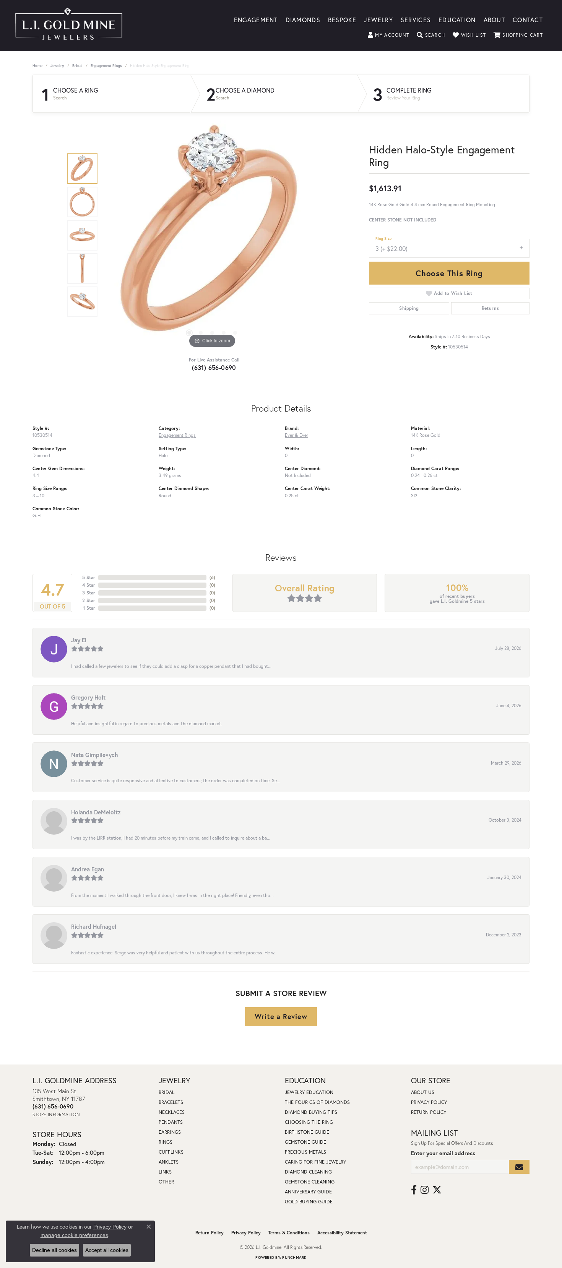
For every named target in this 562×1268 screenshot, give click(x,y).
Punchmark (294, 1257)
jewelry (57, 65)
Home (37, 65)
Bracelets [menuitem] (171, 1102)
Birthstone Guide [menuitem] (307, 1132)
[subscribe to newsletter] (519, 1167)
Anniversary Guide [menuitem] (308, 1191)
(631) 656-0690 (214, 367)
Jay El (78, 640)
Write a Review (281, 1016)
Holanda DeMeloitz (96, 812)
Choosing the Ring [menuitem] (309, 1122)
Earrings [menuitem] (170, 1132)
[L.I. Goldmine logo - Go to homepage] (69, 26)
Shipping (409, 308)
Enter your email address (443, 1153)
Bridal (77, 65)
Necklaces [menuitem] (172, 1112)
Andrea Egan (87, 869)
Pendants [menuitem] (171, 1122)
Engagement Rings (106, 65)
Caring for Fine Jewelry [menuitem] (315, 1162)
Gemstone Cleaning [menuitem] (310, 1181)
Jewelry (378, 19)
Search (60, 98)
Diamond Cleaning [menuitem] (308, 1172)
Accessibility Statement (342, 1232)
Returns (490, 308)
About (494, 19)
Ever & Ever (296, 435)
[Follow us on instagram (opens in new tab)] (425, 1190)
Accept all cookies (106, 1250)
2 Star (88, 600)
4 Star (88, 585)
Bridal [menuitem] (166, 1092)
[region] (212, 235)
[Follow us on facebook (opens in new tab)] (414, 1190)
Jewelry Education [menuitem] (309, 1092)
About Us (422, 1092)
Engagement (256, 19)
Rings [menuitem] (165, 1142)
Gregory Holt (88, 697)
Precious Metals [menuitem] (305, 1152)
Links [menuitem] (165, 1172)
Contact (528, 19)
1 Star (89, 608)
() (212, 577)
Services (416, 19)
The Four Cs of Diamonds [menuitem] (317, 1102)
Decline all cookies (54, 1250)
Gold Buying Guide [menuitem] (309, 1201)
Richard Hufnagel (93, 926)
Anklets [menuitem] (169, 1162)
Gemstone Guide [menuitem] (305, 1142)
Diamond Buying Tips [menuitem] (311, 1112)
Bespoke (342, 19)
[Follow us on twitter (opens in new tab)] (437, 1190)
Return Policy (428, 1112)
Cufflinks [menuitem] (171, 1152)
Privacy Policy (429, 1102)
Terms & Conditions (289, 1232)
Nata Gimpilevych (94, 755)
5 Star (88, 577)
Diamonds (303, 19)
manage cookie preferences (74, 1235)
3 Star (88, 593)
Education (457, 19)
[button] (388, 35)
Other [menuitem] (166, 1181)
